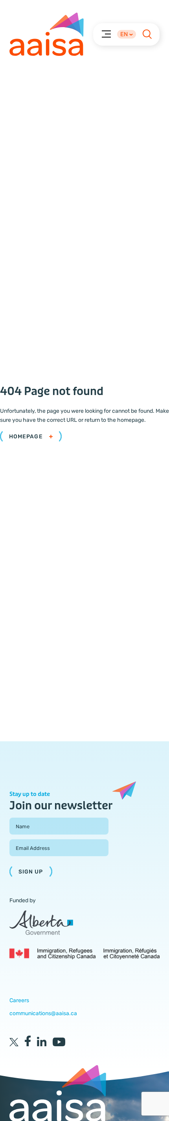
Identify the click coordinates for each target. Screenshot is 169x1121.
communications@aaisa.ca (43, 1013)
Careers (19, 1000)
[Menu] (106, 34)
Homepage (26, 436)
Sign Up (30, 871)
